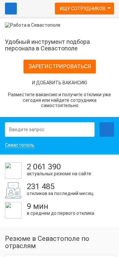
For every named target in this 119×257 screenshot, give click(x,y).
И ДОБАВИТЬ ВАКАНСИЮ (59, 82)
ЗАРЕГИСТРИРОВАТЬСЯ (59, 66)
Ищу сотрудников (82, 8)
